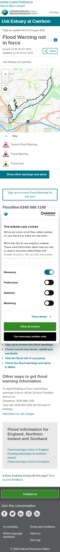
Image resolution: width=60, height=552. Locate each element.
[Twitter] (13, 514)
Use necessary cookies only (30, 336)
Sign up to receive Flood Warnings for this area (30, 194)
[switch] (49, 282)
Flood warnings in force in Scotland (28, 461)
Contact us (30, 494)
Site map (35, 540)
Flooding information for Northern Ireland (27, 455)
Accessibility (10, 526)
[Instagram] (29, 514)
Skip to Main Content (12, 5)
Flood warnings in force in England (28, 449)
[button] (56, 40)
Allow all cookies (30, 326)
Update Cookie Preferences (16, 1)
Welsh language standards (12, 535)
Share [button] (52, 50)
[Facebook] (4, 514)
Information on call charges (18, 413)
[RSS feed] (37, 514)
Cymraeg (53, 12)
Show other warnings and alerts (27, 174)
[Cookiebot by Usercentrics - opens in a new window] (46, 214)
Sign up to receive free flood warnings (29, 344)
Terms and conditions (42, 526)
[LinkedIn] (21, 514)
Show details (39, 316)
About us (35, 533)
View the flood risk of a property (25, 358)
